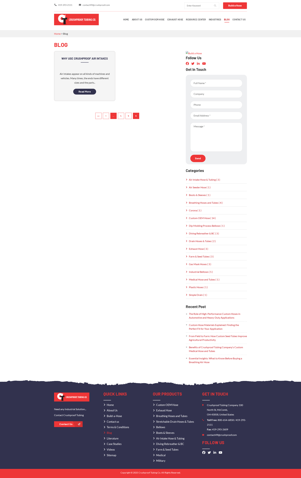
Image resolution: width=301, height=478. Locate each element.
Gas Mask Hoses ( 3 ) (200, 264)
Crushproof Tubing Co (149, 472)
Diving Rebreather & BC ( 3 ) (204, 233)
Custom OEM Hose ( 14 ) (202, 218)
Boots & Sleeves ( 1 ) (199, 194)
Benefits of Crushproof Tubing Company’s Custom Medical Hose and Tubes (216, 349)
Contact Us (66, 424)
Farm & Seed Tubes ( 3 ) (201, 256)
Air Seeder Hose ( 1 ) (200, 187)
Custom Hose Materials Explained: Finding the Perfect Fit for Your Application (214, 326)
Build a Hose (235, 5)
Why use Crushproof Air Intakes (84, 58)
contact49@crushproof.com (222, 434)
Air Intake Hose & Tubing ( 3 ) (204, 179)
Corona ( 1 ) (195, 210)
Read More (85, 91)
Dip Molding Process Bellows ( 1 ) (207, 225)
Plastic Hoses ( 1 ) (198, 287)
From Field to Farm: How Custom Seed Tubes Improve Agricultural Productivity (218, 338)
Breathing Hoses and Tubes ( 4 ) (206, 202)
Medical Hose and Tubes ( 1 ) (204, 279)
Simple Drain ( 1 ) (198, 294)
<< (98, 116)
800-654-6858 (226, 419)
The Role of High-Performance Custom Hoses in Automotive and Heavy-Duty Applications (214, 315)
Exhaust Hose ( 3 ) (198, 248)
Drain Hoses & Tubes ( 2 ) (202, 241)
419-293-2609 (220, 429)
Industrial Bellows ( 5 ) (201, 271)
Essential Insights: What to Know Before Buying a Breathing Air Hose (215, 360)
